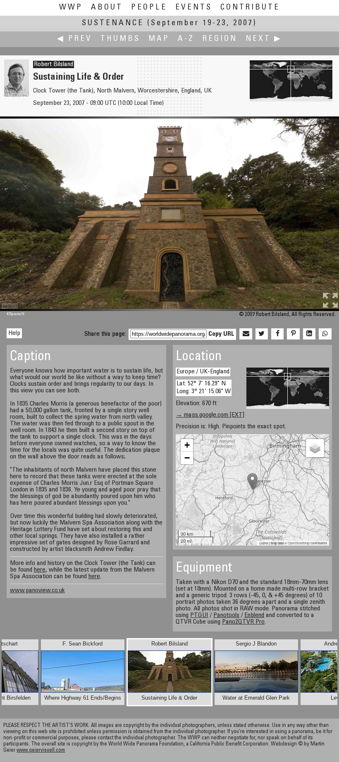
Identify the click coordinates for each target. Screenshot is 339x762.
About (107, 8)
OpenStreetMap (299, 543)
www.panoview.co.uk (37, 590)
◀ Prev (74, 39)
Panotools (226, 615)
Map (159, 39)
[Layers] (315, 448)
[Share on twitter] (261, 334)
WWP (71, 8)
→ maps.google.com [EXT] (210, 415)
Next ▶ (264, 39)
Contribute (250, 8)
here (39, 570)
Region (220, 39)
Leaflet (263, 543)
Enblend (254, 615)
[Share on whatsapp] (324, 334)
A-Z (186, 39)
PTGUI (199, 615)
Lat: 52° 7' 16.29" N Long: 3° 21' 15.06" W (204, 387)
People (149, 8)
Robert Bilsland (53, 64)
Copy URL (221, 334)
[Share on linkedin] (309, 334)
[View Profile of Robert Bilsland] (16, 95)
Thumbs (120, 39)
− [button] (187, 458)
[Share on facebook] (277, 334)
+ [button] (187, 445)
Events (193, 8)
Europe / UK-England (203, 371)
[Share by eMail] (245, 334)
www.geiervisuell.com (41, 750)
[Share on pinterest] (293, 334)
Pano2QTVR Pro (243, 622)
